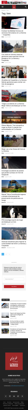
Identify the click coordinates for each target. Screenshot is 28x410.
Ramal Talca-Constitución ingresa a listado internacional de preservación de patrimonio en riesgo (14, 197)
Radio (22, 402)
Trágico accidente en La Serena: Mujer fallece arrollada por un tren (14, 105)
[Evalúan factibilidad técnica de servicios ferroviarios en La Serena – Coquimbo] (14, 22)
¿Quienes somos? (7, 405)
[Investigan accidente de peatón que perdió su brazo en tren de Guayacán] (14, 162)
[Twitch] (18, 396)
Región (3, 28)
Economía (9, 402)
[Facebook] (5, 396)
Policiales (4, 168)
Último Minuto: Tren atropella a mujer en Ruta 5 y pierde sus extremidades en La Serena (13, 127)
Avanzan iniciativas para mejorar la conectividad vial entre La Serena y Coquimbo (14, 243)
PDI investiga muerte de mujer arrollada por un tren (12, 221)
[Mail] (14, 396)
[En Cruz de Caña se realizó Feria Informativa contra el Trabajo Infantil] (5, 323)
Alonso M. (4, 202)
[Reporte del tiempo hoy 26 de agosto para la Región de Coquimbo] (5, 315)
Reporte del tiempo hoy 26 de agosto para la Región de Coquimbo (17, 315)
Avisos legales (15, 405)
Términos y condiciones (8, 403)
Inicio (4, 402)
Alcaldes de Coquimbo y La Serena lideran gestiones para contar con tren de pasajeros (14, 82)
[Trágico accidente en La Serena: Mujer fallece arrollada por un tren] (14, 95)
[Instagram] (9, 396)
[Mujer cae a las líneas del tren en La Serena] (14, 141)
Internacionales (16, 402)
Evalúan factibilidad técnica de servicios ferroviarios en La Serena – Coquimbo (14, 33)
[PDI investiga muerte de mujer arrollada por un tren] (14, 212)
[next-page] (9, 254)
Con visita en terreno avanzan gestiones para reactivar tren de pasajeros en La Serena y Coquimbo (13, 57)
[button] (2, 7)
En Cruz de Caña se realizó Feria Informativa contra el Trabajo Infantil (17, 323)
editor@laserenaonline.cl (17, 385)
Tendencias (22, 405)
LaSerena (4, 51)
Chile (3, 191)
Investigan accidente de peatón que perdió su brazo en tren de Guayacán (13, 173)
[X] (22, 396)
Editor (3, 36)
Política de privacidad (19, 403)
